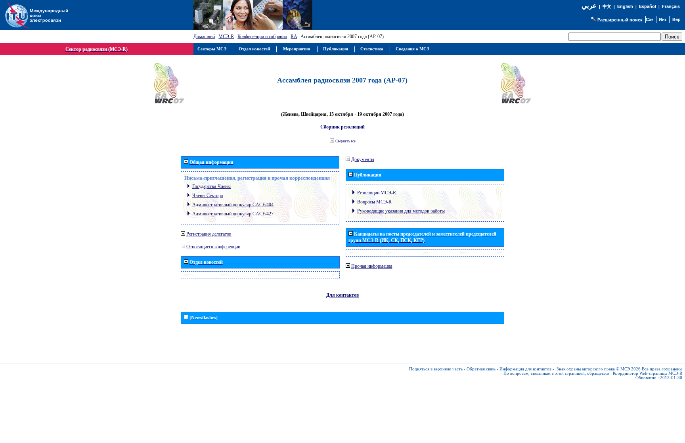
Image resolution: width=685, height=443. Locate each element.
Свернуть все (345, 141)
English (625, 6)
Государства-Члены (211, 186)
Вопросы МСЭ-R (374, 202)
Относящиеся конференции (213, 246)
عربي (589, 6)
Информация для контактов (525, 369)
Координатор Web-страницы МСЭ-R (647, 373)
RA (294, 36)
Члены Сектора (207, 195)
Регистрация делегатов (209, 234)
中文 (607, 6)
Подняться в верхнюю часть (436, 369)
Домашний (204, 36)
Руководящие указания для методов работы (401, 211)
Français (671, 6)
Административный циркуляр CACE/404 (233, 204)
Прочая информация (371, 266)
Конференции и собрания (262, 36)
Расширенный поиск (620, 19)
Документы (362, 159)
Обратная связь (481, 369)
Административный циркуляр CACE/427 (233, 214)
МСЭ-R (226, 36)
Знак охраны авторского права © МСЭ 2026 (599, 369)
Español (647, 6)
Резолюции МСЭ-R (376, 193)
